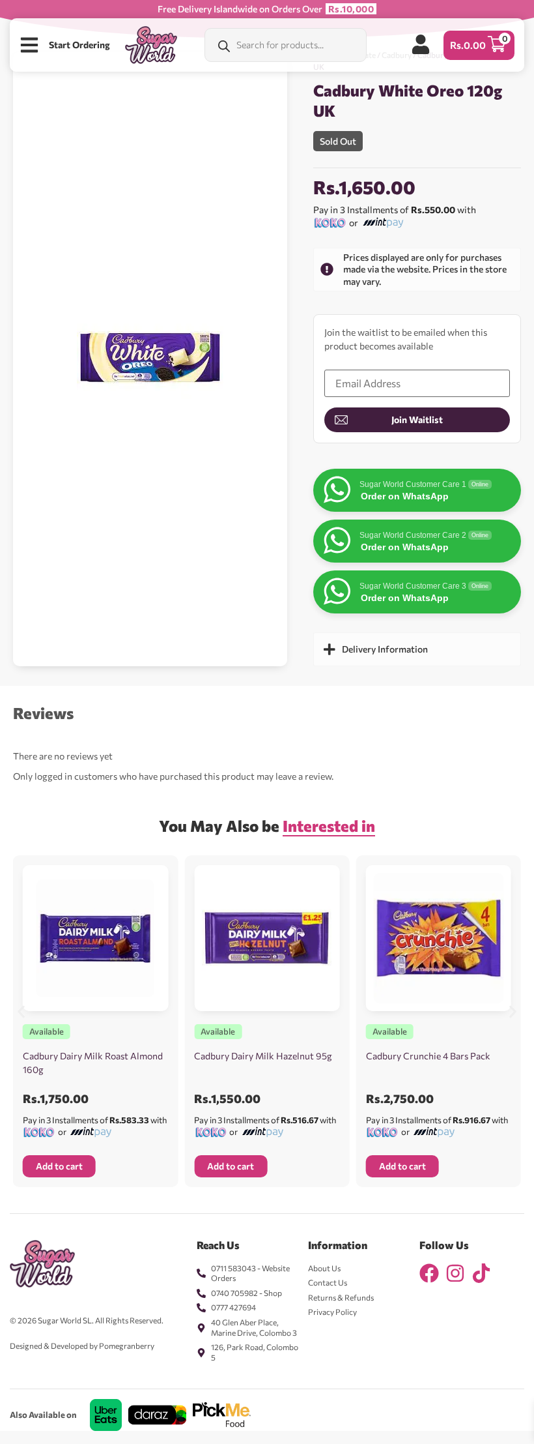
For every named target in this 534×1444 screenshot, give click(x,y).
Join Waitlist (417, 419)
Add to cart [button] (59, 1165)
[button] (21, 1011)
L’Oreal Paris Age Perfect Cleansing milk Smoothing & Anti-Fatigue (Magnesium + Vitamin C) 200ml (161, 1433)
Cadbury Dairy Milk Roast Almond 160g (93, 1062)
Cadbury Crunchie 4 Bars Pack (428, 1055)
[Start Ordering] (29, 45)
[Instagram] (455, 1273)
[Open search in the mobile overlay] (285, 45)
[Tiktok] (481, 1273)
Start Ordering (79, 44)
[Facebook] (429, 1273)
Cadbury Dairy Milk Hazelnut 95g (263, 1055)
